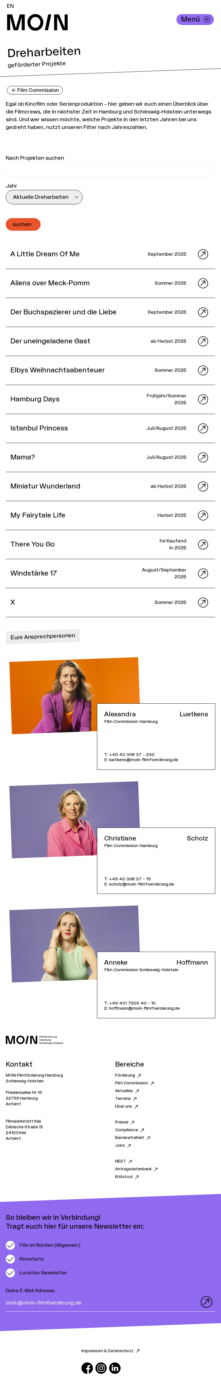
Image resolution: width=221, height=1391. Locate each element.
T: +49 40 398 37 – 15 (127, 879)
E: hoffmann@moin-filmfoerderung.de (142, 1008)
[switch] (43, 1245)
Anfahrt (13, 1104)
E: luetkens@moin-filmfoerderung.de (141, 760)
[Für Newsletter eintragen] (205, 1302)
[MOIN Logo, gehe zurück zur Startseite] (105, 22)
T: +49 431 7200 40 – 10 (130, 1003)
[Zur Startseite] (110, 1040)
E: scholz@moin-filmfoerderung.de (139, 884)
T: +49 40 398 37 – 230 (129, 755)
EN (10, 6)
